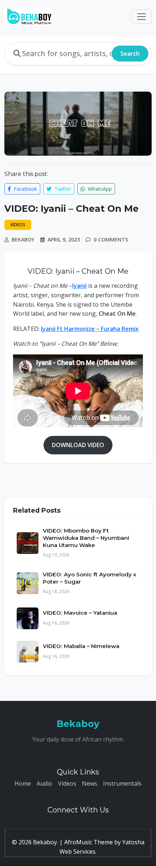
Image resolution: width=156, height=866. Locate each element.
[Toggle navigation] (141, 16)
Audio (44, 783)
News (89, 783)
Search (130, 54)
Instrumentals (122, 783)
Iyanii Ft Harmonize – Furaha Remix (90, 329)
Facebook (24, 188)
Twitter (62, 188)
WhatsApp (99, 188)
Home (23, 783)
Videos (67, 783)
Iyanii (79, 286)
